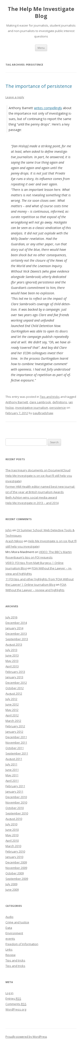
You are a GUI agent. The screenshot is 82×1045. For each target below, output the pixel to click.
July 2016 (11, 617)
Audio (9, 917)
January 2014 (14, 628)
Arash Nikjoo (14, 541)
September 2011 (16, 753)
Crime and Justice (17, 922)
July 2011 (11, 764)
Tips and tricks (50, 397)
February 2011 (15, 786)
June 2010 (12, 830)
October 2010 (14, 808)
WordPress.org (15, 1009)
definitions (59, 402)
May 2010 (11, 835)
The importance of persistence (38, 86)
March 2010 (13, 846)
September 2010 (16, 813)
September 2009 (16, 879)
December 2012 (16, 683)
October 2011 (14, 748)
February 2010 (15, 851)
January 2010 (14, 857)
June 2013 (12, 655)
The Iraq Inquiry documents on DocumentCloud (37, 470)
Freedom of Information (21, 944)
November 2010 (16, 802)
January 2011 (14, 791)
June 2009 (12, 890)
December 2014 (16, 623)
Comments (15, 1004)
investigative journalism (31, 408)
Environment (14, 933)
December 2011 (16, 737)
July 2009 (11, 884)
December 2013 (16, 634)
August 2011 (13, 759)
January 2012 (14, 732)
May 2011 (11, 775)
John (8, 530)
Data (8, 928)
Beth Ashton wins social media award (31, 497)
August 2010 (13, 819)
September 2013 (16, 639)
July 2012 (11, 699)
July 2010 (11, 824)
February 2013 (15, 672)
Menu (41, 47)
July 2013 (11, 650)
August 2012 (13, 693)
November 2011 (16, 742)
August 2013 (13, 644)
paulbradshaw (43, 413)
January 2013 (14, 677)
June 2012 (12, 704)
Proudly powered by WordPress (26, 1037)
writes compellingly (48, 108)
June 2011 (12, 770)
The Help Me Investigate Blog (41, 12)
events (10, 939)
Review (10, 955)
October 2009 (14, 873)
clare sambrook (40, 402)
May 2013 (11, 661)
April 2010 (12, 840)
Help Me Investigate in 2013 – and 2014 (32, 503)
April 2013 (12, 666)
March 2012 (13, 721)
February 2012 (15, 726)
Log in (9, 993)
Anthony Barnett (16, 402)
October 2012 (14, 688)
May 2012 (11, 710)
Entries (13, 998)
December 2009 (16, 862)
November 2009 (16, 868)
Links (9, 949)
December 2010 (16, 797)
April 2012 (12, 715)
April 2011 (12, 781)
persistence (57, 408)
